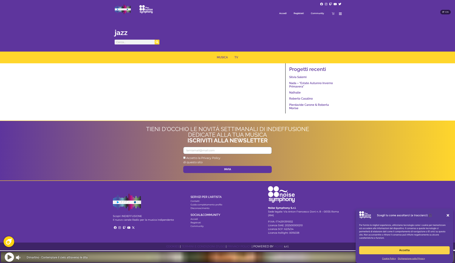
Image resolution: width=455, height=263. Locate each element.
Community (317, 13)
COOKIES (172, 246)
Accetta (404, 250)
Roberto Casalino (301, 98)
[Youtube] (335, 4)
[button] (448, 215)
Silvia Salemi (298, 77)
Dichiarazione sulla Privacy (411, 258)
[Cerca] (157, 42)
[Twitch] (330, 4)
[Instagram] (326, 4)
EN (447, 12)
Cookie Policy (389, 258)
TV (236, 57)
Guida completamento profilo (206, 204)
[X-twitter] (133, 227)
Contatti (195, 201)
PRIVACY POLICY (239, 246)
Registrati (299, 13)
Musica (222, 57)
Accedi (283, 13)
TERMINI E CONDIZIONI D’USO (203, 246)
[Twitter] (340, 4)
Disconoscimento (200, 208)
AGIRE (278, 246)
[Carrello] (333, 13)
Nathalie (295, 92)
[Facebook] (321, 4)
